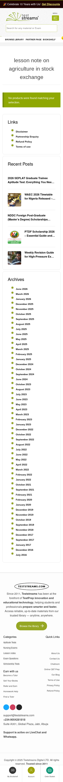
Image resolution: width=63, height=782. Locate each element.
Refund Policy (24, 141)
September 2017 (25, 540)
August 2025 (23, 324)
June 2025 (22, 334)
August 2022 (23, 444)
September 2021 (25, 489)
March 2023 (22, 414)
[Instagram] (13, 707)
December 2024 (24, 364)
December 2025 (24, 304)
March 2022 (22, 469)
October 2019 (23, 519)
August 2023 (23, 389)
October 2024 (23, 369)
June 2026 (22, 289)
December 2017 (24, 534)
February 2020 (24, 499)
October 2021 (23, 484)
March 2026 (22, 294)
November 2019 (24, 514)
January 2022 (23, 479)
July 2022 (21, 449)
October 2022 (23, 434)
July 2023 (21, 394)
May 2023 (21, 404)
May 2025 (21, 339)
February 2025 (24, 354)
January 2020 (23, 504)
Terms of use (23, 146)
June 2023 (22, 399)
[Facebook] (6, 707)
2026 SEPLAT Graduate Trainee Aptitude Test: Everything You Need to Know (30, 180)
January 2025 (23, 359)
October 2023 (23, 384)
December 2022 (24, 429)
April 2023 (21, 409)
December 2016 (24, 550)
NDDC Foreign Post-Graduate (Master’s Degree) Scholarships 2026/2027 (28, 217)
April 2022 (21, 464)
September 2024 (25, 374)
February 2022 (24, 474)
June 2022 (22, 454)
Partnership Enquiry (27, 136)
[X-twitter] (19, 707)
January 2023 (23, 424)
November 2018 (24, 529)
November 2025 (24, 309)
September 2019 (25, 524)
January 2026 (23, 299)
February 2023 (24, 419)
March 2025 (22, 349)
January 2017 (23, 545)
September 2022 (25, 439)
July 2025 (21, 329)
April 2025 (21, 344)
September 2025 (25, 319)
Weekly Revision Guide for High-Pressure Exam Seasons (40, 255)
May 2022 (21, 459)
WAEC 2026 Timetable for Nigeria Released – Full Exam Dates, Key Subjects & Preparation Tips (39, 196)
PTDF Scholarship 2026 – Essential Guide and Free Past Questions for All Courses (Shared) (40, 234)
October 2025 (23, 314)
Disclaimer (22, 131)
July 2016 (21, 555)
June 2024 (22, 379)
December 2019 (24, 509)
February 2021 (24, 494)
